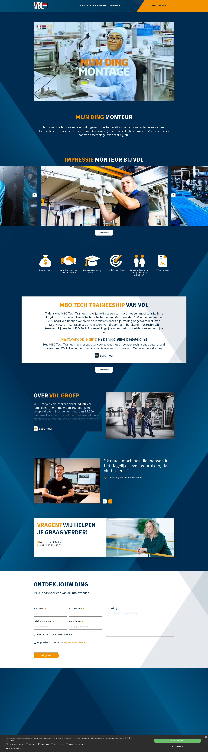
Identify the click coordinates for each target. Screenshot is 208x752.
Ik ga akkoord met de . (60, 642)
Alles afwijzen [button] (177, 746)
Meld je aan (46, 655)
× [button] (206, 737)
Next (110, 501)
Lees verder (10, 741)
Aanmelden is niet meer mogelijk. (55, 634)
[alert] (104, 743)
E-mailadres (75, 621)
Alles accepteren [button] (177, 741)
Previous (105, 501)
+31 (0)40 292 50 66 (50, 545)
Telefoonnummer (43, 621)
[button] (69, 748)
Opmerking (112, 608)
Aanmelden (104, 232)
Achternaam (75, 608)
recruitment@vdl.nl (51, 542)
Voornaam (39, 608)
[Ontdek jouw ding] (41, 5)
